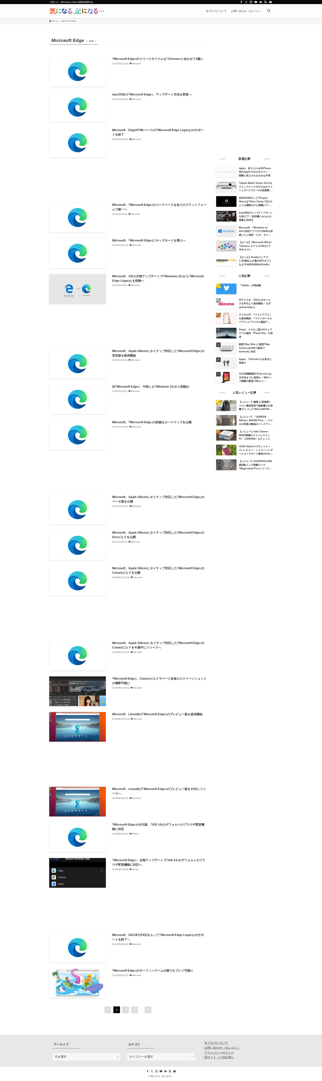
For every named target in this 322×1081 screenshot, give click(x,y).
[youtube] (255, 2)
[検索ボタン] (269, 11)
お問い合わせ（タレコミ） (222, 1047)
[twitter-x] (246, 2)
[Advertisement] (127, 180)
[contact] (270, 2)
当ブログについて (216, 1042)
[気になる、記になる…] (76, 11)
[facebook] (241, 2)
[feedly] (260, 2)
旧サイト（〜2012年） (219, 1057)
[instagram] (251, 2)
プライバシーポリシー (219, 1052)
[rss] (265, 2)
